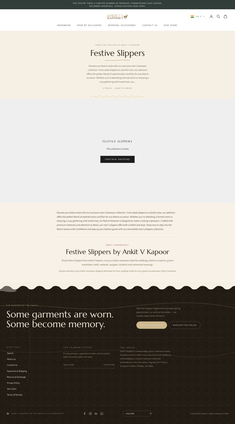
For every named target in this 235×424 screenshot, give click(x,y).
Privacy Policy (13, 382)
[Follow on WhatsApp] (101, 413)
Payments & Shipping (17, 371)
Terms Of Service (14, 394)
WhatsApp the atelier (184, 325)
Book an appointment (151, 325)
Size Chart (11, 388)
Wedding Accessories (122, 25)
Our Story (170, 25)
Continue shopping (117, 159)
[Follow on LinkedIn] (96, 413)
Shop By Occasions (89, 25)
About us (11, 359)
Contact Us (150, 25)
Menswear (63, 25)
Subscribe (109, 365)
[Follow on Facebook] (84, 413)
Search (10, 353)
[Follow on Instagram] (90, 413)
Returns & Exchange (16, 377)
